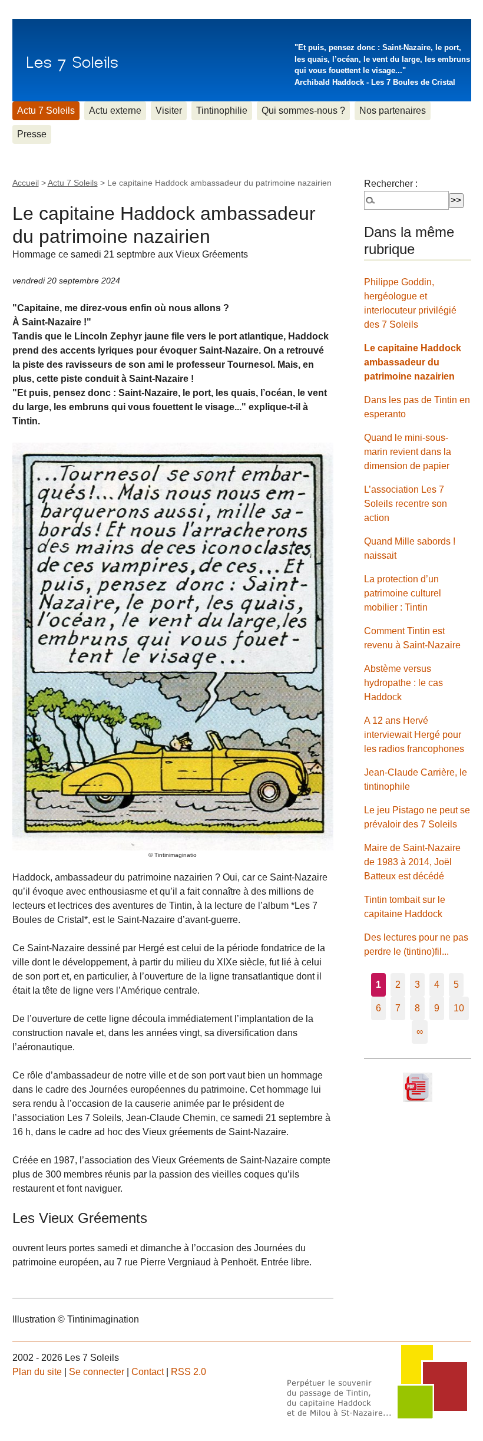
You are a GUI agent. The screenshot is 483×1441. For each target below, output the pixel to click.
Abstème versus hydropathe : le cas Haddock (403, 683)
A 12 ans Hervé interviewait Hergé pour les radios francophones (414, 734)
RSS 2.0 (188, 1372)
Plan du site (37, 1372)
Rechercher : (391, 184)
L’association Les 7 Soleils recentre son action (405, 503)
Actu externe (115, 110)
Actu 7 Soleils (46, 110)
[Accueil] (72, 60)
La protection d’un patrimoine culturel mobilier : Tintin (402, 593)
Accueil (25, 182)
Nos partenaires (392, 110)
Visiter (169, 110)
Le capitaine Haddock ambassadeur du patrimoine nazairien (412, 362)
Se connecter (96, 1372)
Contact (147, 1372)
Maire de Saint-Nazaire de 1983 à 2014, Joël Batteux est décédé (412, 862)
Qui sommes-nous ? (303, 110)
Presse (32, 134)
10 (459, 1008)
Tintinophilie (221, 110)
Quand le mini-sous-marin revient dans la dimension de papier (407, 452)
